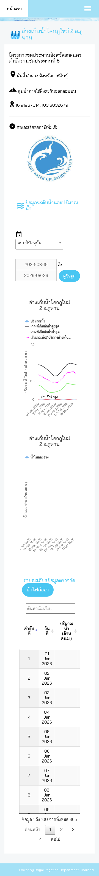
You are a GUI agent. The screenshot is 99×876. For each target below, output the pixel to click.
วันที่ (47, 631)
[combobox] (39, 244)
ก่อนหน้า (32, 829)
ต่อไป (55, 839)
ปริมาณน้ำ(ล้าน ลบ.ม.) (66, 631)
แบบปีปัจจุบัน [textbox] (29, 242)
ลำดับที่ (29, 631)
